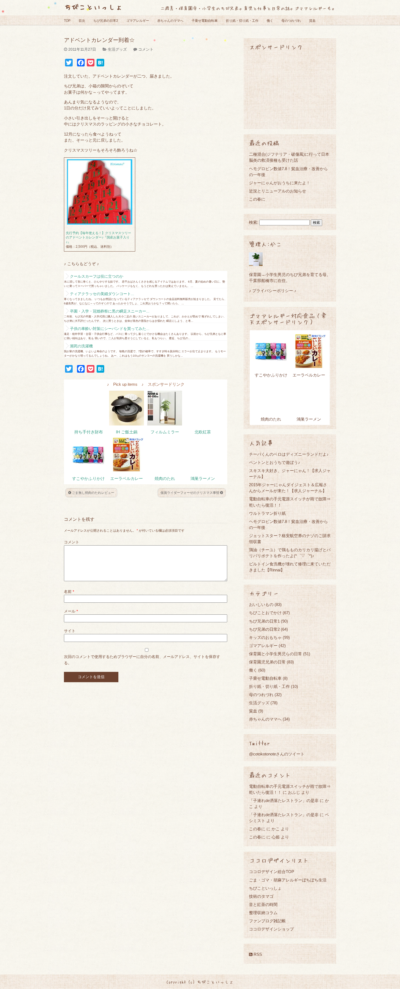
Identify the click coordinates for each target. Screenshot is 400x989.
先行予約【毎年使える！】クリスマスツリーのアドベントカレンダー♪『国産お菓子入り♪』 (98, 237)
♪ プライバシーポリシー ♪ (272, 290)
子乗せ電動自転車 (205, 21)
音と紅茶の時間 (263, 904)
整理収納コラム (263, 912)
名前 (69, 591)
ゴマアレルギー (137, 21)
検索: (253, 222)
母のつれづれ (291, 21)
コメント (145, 49)
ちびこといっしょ (93, 6)
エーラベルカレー (126, 478)
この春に (257, 199)
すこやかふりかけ (88, 478)
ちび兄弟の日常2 (105, 21)
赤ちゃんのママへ (170, 21)
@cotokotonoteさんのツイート (276, 754)
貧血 (312, 21)
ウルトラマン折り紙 (267, 513)
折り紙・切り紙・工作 (242, 21)
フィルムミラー (164, 432)
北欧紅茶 (203, 432)
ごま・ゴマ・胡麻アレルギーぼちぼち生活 (288, 880)
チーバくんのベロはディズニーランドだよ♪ (289, 454)
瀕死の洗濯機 (81, 346)
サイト (69, 631)
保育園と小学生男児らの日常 (275, 653)
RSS (257, 954)
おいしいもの (261, 604)
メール (71, 611)
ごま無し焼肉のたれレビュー (92, 493)
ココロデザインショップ (271, 929)
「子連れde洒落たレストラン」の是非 (284, 800)
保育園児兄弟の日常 (267, 662)
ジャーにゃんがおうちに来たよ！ (279, 182)
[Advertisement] (290, 89)
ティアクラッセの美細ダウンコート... (102, 294)
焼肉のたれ (165, 478)
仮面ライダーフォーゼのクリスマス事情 (190, 493)
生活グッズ (117, 49)
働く (270, 21)
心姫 (276, 837)
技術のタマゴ (261, 896)
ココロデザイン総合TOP (271, 871)
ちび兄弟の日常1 (264, 621)
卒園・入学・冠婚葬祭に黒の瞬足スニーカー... (109, 311)
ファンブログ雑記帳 (267, 920)
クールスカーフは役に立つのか (96, 276)
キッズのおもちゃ (265, 637)
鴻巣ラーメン (202, 478)
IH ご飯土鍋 (126, 432)
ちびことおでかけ (265, 612)
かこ (276, 828)
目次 (82, 21)
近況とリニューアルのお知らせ (277, 191)
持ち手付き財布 (88, 432)
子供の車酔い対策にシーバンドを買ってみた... (109, 328)
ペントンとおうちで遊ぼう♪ (274, 462)
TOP (67, 21)
